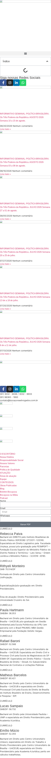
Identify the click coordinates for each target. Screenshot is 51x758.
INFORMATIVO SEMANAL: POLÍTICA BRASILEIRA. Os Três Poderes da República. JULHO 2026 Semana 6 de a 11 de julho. (25, 342)
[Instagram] (10, 82)
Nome (3, 501)
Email (2, 508)
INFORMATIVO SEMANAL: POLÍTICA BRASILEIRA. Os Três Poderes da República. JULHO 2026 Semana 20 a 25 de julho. (25, 252)
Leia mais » (5, 129)
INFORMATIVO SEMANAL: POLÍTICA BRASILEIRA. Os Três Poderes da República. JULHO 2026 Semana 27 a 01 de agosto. (25, 207)
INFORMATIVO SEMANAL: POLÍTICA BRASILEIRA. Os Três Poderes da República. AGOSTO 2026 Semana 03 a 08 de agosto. (24, 162)
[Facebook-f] (3, 82)
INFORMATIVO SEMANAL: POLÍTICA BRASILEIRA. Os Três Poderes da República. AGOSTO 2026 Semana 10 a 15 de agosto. (24, 117)
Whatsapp (5, 515)
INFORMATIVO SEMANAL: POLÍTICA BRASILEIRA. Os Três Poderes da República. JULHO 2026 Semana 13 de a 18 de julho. (25, 297)
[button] (25, 53)
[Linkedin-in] (16, 82)
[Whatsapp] (23, 82)
